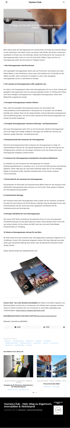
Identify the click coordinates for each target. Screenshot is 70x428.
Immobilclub (30, 341)
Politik (64, 380)
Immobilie (39, 341)
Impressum (22, 410)
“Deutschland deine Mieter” (51, 384)
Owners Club (35, 2)
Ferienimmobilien (19, 341)
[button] (33, 392)
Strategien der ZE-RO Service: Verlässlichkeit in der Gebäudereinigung (18, 386)
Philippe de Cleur (13, 389)
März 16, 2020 (30, 31)
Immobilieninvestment (12, 343)
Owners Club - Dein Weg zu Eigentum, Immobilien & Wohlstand (28, 405)
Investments (37, 343)
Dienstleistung (20, 380)
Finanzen (51, 380)
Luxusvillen (54, 343)
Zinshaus (29, 345)
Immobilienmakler (26, 343)
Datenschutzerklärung (34, 410)
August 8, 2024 (56, 386)
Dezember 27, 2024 (24, 389)
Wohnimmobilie (20, 345)
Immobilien (48, 341)
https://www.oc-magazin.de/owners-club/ (30, 310)
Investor (46, 343)
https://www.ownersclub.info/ (46, 316)
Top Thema (19, 382)
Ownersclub (9, 345)
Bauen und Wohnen (35, 21)
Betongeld (8, 341)
